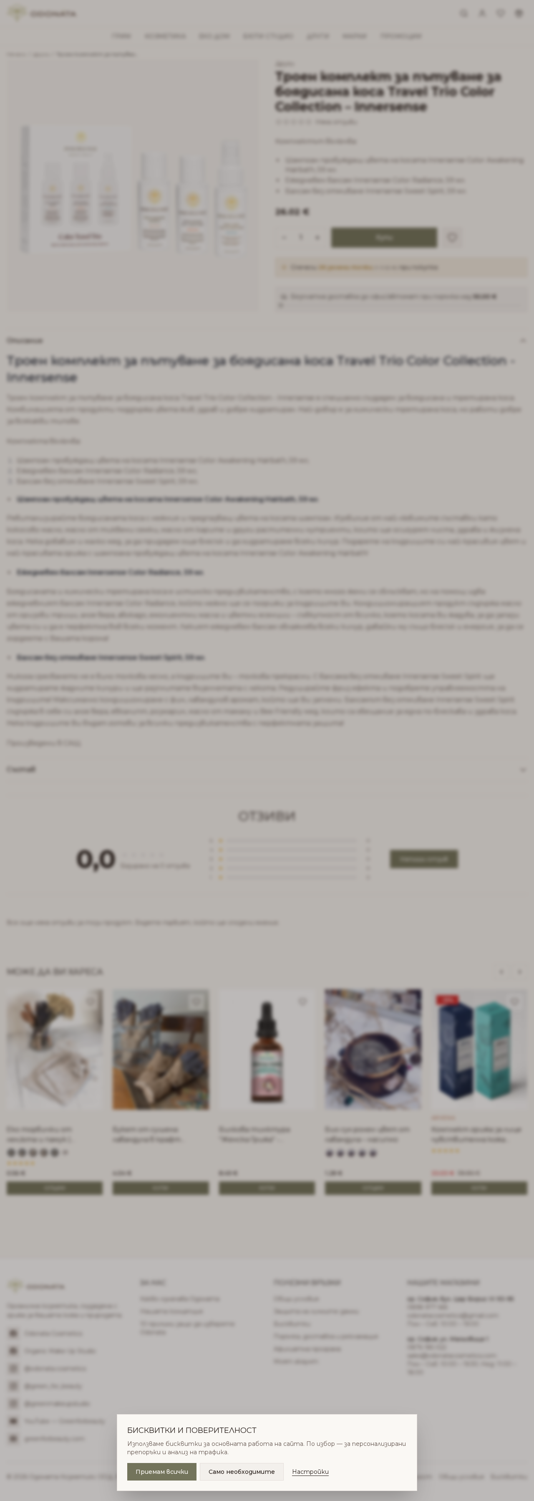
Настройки (310, 1472)
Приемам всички (162, 1472)
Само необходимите (242, 1472)
